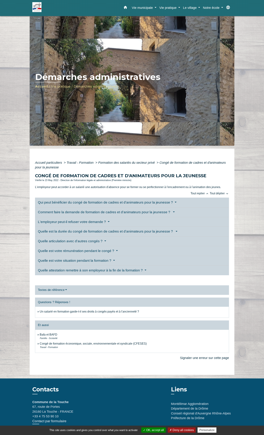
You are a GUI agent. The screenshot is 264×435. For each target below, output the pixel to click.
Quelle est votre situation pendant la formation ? (75, 260)
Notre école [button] (211, 8)
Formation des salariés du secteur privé (127, 162)
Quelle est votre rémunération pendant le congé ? (76, 251)
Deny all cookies (183, 430)
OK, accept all (154, 430)
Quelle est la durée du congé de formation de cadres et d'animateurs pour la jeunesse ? (106, 231)
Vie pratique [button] (168, 8)
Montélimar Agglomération (190, 404)
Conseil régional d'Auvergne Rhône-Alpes (201, 413)
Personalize (207, 430)
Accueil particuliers (49, 162)
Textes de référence (51, 290)
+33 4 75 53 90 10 (45, 416)
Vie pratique (61, 86)
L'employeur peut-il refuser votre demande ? (72, 222)
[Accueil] (54, 8)
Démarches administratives (95, 86)
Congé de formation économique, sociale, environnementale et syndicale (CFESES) (93, 343)
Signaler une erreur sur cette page (204, 358)
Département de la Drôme (189, 408)
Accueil (41, 86)
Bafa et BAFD (48, 334)
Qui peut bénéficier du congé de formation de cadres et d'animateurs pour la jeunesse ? (106, 202)
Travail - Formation (80, 162)
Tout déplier (219, 193)
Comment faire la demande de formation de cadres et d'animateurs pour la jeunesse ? (105, 212)
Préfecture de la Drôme (187, 418)
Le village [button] (190, 8)
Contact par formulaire (49, 421)
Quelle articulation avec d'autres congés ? (70, 241)
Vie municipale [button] (143, 8)
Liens (179, 389)
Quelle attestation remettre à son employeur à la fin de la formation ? (91, 270)
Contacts (45, 389)
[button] (125, 8)
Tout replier (200, 193)
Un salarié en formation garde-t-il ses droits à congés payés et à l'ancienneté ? (89, 311)
